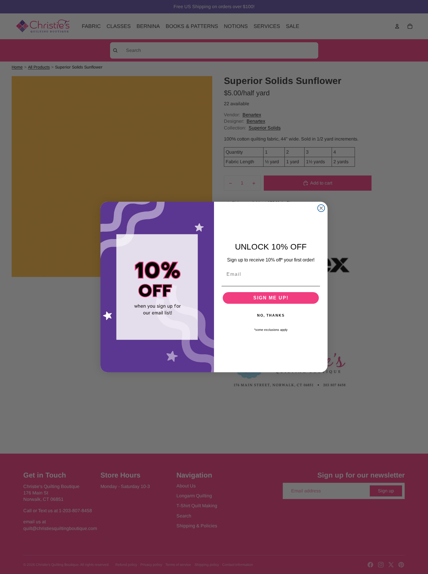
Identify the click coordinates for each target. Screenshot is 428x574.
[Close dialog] (321, 208)
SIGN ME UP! (271, 297)
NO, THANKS (271, 315)
